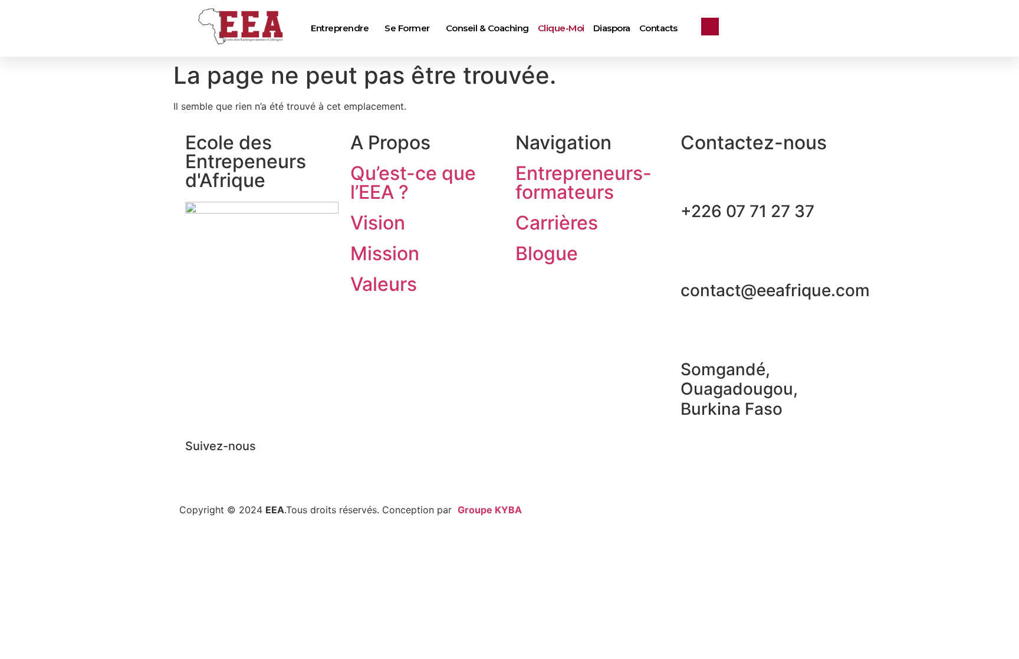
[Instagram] (265, 466)
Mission (384, 253)
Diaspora (611, 28)
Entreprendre (340, 28)
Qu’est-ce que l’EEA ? (413, 183)
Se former (407, 28)
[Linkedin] (232, 466)
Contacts (658, 28)
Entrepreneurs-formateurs (583, 183)
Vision (377, 222)
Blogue (546, 253)
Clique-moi (561, 28)
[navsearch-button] (710, 26)
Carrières (556, 222)
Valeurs (383, 284)
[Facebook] (200, 466)
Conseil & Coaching (487, 28)
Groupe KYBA (490, 510)
